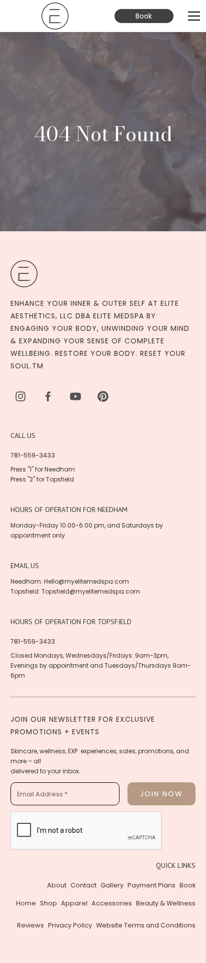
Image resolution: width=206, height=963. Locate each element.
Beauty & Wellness (166, 903)
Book (144, 16)
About (56, 885)
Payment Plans (152, 885)
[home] (55, 16)
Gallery (112, 885)
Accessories (112, 903)
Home (26, 903)
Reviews (30, 925)
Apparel (74, 903)
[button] (192, 16)
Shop (48, 903)
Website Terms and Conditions (146, 925)
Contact (83, 885)
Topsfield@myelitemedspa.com (91, 591)
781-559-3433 (32, 455)
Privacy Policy (70, 925)
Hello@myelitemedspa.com (86, 581)
